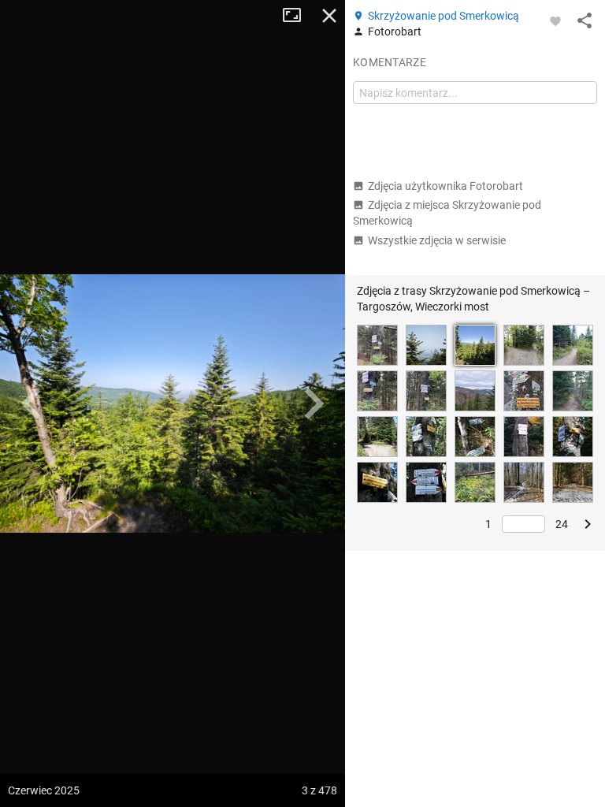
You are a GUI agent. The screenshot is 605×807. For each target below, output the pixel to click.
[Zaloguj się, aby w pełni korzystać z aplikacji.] (555, 20)
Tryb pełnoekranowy (298, 16)
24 (561, 524)
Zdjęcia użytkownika (445, 186)
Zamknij (329, 16)
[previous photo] (31, 403)
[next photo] (313, 403)
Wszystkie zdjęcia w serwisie (437, 240)
